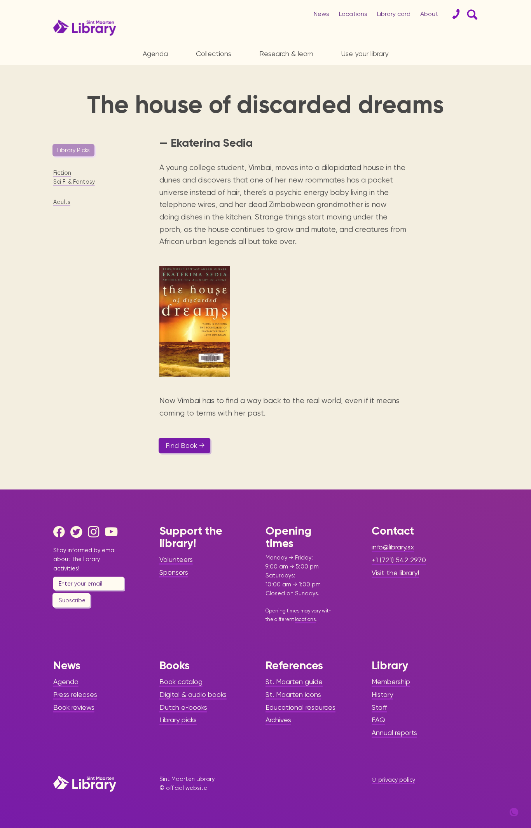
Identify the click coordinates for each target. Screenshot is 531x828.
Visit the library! (395, 572)
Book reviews (73, 707)
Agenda (155, 53)
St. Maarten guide (294, 681)
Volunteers (176, 559)
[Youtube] (113, 532)
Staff (379, 707)
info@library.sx (393, 547)
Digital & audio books (193, 694)
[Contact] (453, 14)
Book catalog (181, 681)
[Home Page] (84, 784)
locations (305, 619)
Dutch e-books (183, 707)
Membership (391, 681)
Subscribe (72, 600)
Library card (393, 14)
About (429, 14)
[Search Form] (471, 14)
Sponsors (173, 572)
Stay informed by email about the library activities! (85, 559)
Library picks (178, 720)
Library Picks (73, 150)
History (382, 694)
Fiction (62, 173)
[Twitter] (78, 532)
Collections (213, 53)
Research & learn (286, 53)
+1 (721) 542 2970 (399, 560)
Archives (278, 720)
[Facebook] (61, 532)
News (321, 14)
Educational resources (300, 707)
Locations (353, 14)
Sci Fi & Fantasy (74, 182)
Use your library (364, 53)
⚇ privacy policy (393, 780)
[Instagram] (95, 532)
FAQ (378, 720)
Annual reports (394, 732)
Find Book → (185, 445)
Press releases (75, 694)
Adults (61, 202)
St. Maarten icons (293, 694)
